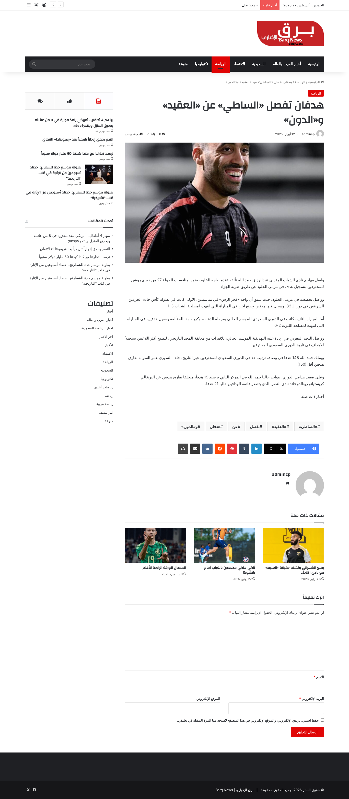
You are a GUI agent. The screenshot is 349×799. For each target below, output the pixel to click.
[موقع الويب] (287, 483)
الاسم (318, 677)
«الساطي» (307, 426)
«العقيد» (279, 426)
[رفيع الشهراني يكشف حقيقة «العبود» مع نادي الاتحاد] (293, 545)
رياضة (109, 395)
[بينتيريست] (232, 449)
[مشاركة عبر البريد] (195, 449)
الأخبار (109, 345)
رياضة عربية (104, 404)
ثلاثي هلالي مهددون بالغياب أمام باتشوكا (229, 570)
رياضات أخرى (103, 387)
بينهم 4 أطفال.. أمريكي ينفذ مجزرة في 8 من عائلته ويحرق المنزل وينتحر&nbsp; (74, 123)
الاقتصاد (239, 64)
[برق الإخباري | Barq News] (290, 33)
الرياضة (220, 64)
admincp (308, 134)
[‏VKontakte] (207, 449)
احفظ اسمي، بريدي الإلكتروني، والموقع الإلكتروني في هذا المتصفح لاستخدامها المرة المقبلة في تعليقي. (248, 720)
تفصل (255, 426)
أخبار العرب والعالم (287, 64)
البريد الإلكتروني (311, 699)
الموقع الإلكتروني (208, 699)
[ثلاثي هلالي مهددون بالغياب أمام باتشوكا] (224, 545)
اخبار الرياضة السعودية (97, 328)
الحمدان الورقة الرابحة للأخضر (164, 567)
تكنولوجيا (201, 64)
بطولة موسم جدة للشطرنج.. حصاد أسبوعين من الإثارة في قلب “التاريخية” (55, 173)
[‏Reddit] (220, 449)
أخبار (110, 311)
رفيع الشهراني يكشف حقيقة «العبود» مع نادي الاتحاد (294, 570)
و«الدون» (189, 426)
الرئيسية (314, 64)
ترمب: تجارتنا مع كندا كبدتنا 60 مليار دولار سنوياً (224, 5)
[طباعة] (183, 449)
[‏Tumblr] (244, 449)
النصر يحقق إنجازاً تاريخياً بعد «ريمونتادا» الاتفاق (77, 139)
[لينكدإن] (256, 449)
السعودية (258, 64)
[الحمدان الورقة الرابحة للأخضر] (155, 545)
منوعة (183, 64)
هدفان (215, 426)
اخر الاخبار (106, 336)
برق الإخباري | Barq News (234, 790)
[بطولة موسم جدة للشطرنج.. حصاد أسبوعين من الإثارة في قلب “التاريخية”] (99, 174)
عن (235, 426)
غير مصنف (106, 412)
